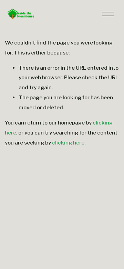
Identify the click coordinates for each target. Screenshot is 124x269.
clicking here (68, 142)
